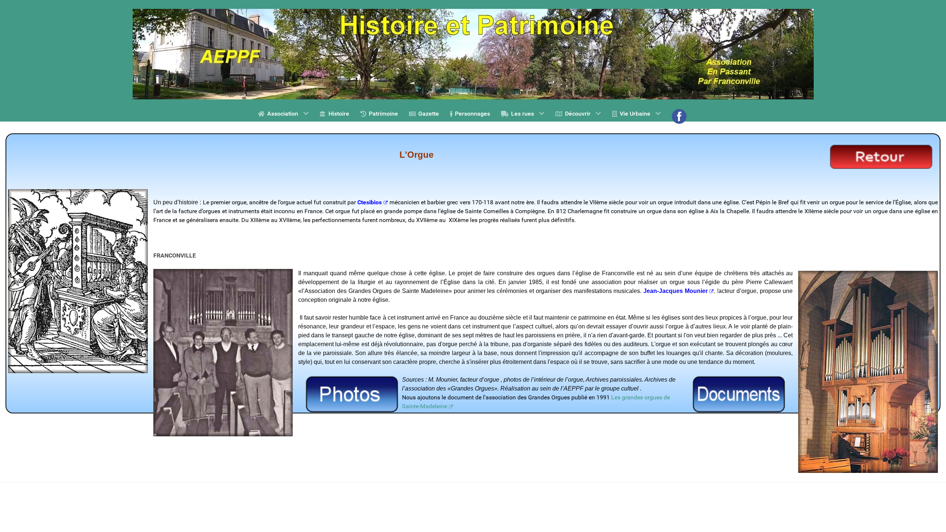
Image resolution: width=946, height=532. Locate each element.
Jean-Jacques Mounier (675, 291)
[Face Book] (680, 116)
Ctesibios (369, 202)
